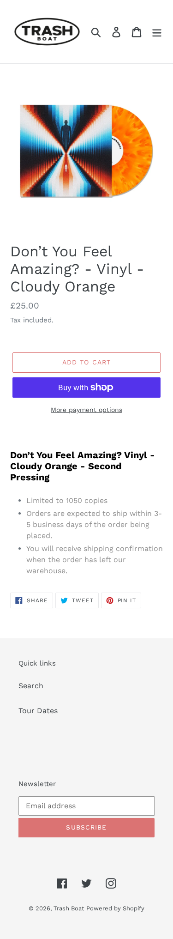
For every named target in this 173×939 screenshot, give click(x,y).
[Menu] (157, 31)
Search (30, 685)
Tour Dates (38, 710)
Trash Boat (69, 908)
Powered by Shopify (115, 908)
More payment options (86, 409)
